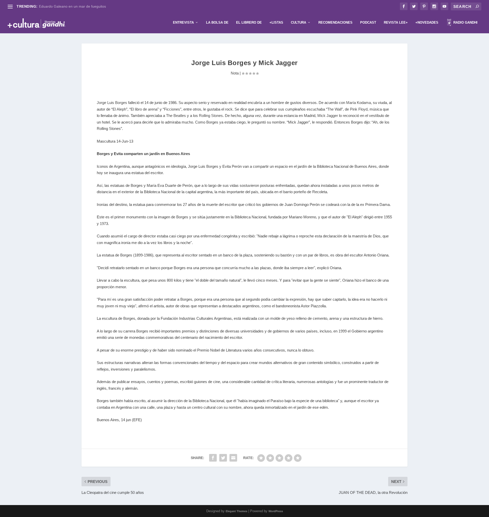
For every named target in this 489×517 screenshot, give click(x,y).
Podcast (368, 22)
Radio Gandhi (465, 22)
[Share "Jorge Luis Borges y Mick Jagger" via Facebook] (213, 458)
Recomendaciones (335, 22)
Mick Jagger (327, 115)
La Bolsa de (217, 22)
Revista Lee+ (396, 22)
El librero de (249, 22)
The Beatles (176, 115)
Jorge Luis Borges (112, 102)
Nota (235, 73)
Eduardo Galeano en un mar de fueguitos (72, 6)
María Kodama (358, 102)
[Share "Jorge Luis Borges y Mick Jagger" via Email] (233, 458)
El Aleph (119, 109)
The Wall (334, 109)
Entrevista (183, 22)
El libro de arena (144, 109)
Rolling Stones (211, 115)
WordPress (275, 511)
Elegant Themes (236, 511)
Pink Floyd (359, 109)
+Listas (276, 22)
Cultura (298, 22)
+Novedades (426, 22)
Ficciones (172, 109)
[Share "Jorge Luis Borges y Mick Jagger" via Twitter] (223, 458)
